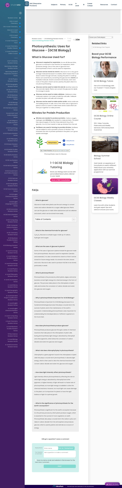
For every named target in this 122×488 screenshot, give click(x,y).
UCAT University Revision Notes (12, 62)
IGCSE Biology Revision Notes (13, 103)
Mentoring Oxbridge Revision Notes (11, 67)
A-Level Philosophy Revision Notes (11, 275)
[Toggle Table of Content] (73, 219)
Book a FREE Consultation (61, 180)
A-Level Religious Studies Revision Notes (12, 258)
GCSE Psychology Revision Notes (12, 129)
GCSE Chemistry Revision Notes (12, 234)
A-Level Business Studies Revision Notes (12, 329)
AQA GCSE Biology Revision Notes (43, 41)
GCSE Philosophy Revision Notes (12, 140)
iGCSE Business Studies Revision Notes (12, 97)
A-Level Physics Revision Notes (13, 270)
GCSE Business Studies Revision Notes (12, 240)
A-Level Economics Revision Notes (11, 346)
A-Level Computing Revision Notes (11, 317)
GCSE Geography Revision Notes (12, 185)
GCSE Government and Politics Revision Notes (11, 173)
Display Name (38, 448)
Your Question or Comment (38, 452)
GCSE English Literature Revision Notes (11, 196)
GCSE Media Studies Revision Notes (11, 150)
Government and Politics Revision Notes (12, 115)
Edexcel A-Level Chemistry (12, 31)
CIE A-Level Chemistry (10, 27)
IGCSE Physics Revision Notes (13, 80)
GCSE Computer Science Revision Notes (12, 227)
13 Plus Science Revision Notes (13, 335)
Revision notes (13, 18)
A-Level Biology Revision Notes (13, 340)
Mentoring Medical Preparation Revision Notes (11, 74)
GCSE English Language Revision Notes (11, 204)
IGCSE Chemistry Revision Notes (12, 91)
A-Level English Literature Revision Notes (11, 310)
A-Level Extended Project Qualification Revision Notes (11, 298)
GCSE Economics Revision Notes (12, 210)
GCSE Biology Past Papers (101, 47)
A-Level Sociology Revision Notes (12, 252)
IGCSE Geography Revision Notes (12, 85)
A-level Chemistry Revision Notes (12, 322)
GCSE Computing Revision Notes (12, 221)
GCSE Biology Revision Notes (54, 39)
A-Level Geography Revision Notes (11, 291)
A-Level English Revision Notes (13, 304)
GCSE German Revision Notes (13, 179)
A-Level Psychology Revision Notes (11, 264)
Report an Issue (113, 484)
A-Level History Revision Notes (13, 286)
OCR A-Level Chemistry (13, 36)
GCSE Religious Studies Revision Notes (12, 123)
